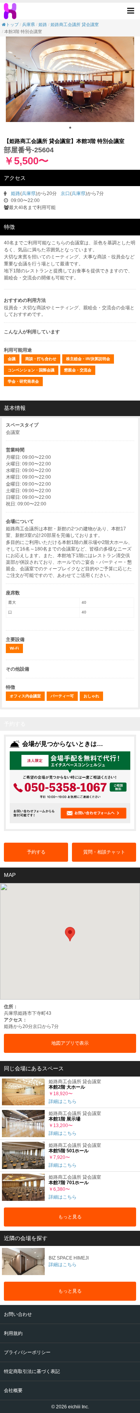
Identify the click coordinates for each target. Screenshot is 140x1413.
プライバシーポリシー (27, 1352)
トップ (12, 24)
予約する (36, 852)
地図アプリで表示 (70, 1043)
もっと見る (70, 1217)
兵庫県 (28, 24)
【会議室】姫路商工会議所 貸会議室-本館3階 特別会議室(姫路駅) (11, 11)
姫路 (42, 24)
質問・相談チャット (104, 852)
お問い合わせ (18, 1314)
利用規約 (13, 1333)
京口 (65, 193)
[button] (133, 10)
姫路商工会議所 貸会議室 (75, 24)
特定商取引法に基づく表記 (32, 1371)
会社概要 (13, 1390)
